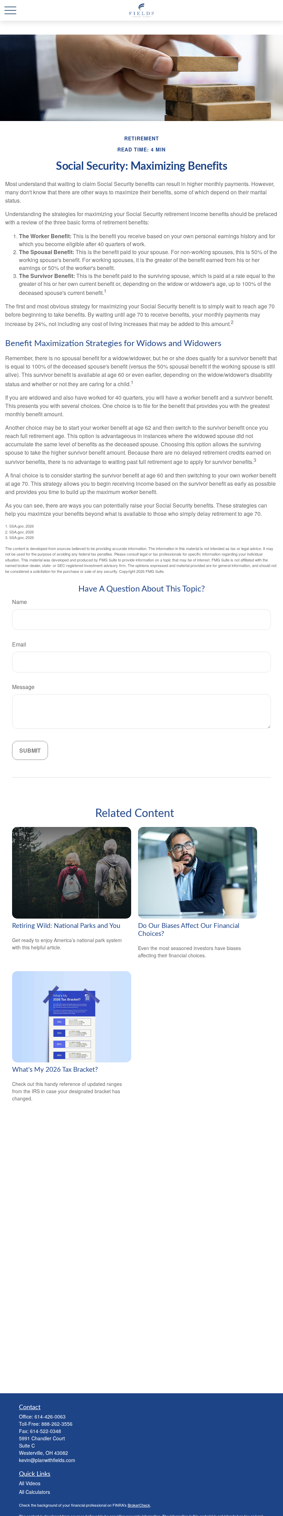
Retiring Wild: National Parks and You (66, 926)
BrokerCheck (139, 1505)
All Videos (29, 1483)
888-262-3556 (56, 1423)
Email (19, 644)
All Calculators (34, 1491)
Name (19, 602)
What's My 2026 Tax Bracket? (55, 1070)
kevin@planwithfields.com (47, 1460)
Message (23, 687)
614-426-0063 (50, 1416)
